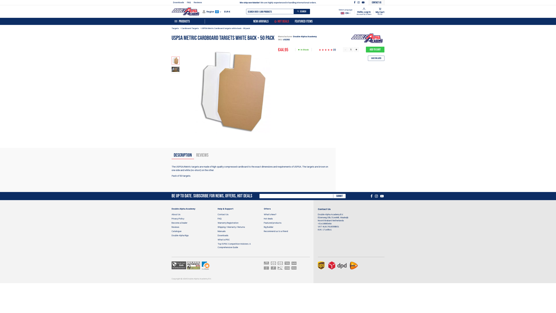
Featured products (272, 223)
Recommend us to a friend (276, 231)
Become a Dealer (179, 223)
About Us (176, 214)
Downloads (178, 2)
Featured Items (304, 21)
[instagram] (358, 2)
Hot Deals (283, 21)
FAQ (189, 2)
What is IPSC (224, 239)
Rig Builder (268, 227)
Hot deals (268, 218)
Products (184, 21)
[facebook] (355, 2)
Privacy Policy (178, 218)
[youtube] (363, 2)
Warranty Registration (228, 223)
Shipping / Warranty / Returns (231, 227)
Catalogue (176, 231)
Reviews (198, 2)
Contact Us (223, 214)
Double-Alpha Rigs (180, 235)
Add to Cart (375, 49)
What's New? (270, 214)
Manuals (222, 231)
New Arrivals (261, 21)
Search (303, 11)
